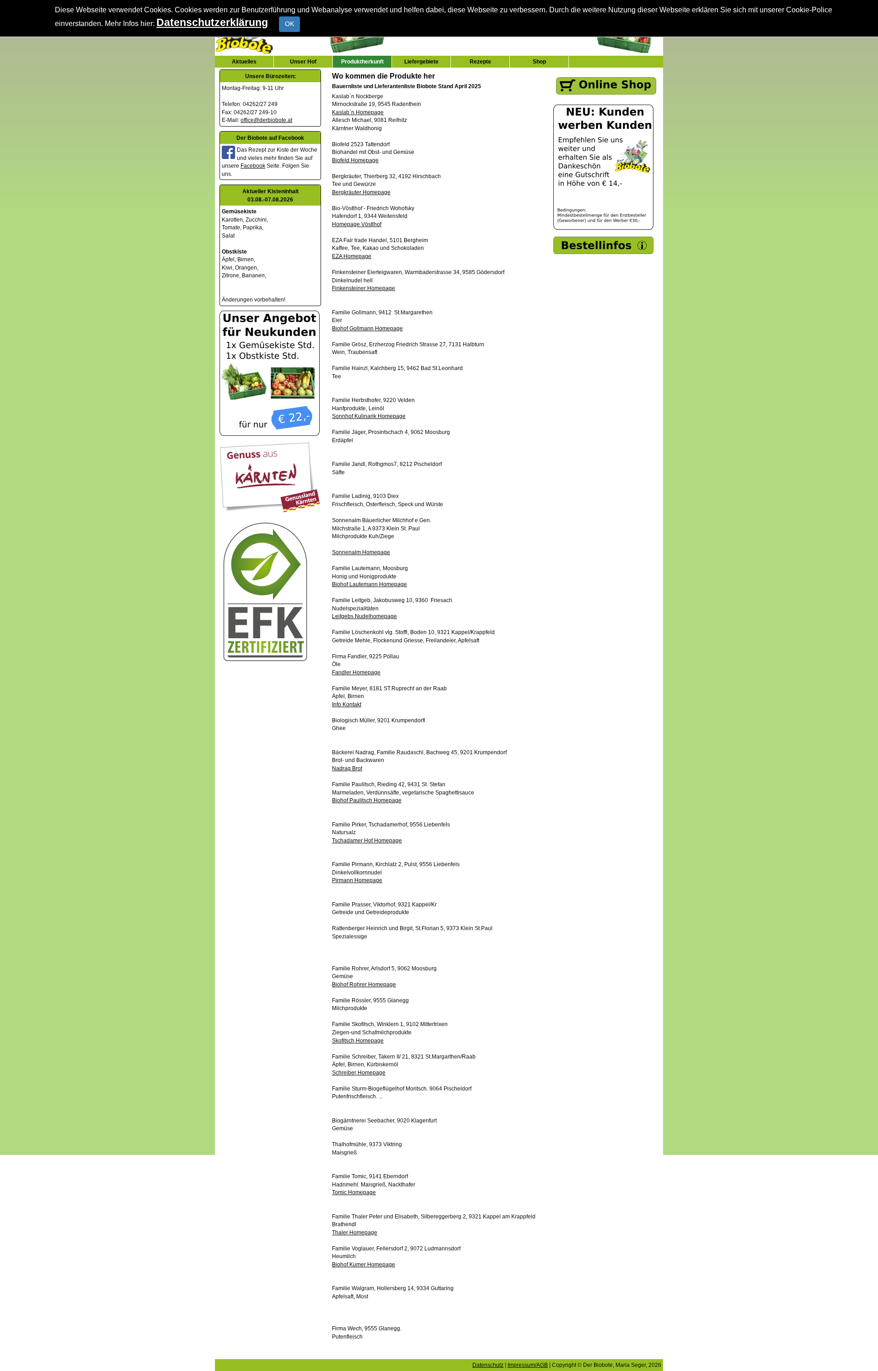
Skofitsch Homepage (358, 1040)
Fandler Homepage (356, 672)
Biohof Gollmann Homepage (367, 328)
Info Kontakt (346, 704)
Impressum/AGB (528, 1365)
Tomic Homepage (354, 1192)
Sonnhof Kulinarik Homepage (369, 416)
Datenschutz (487, 1365)
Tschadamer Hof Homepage (367, 840)
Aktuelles (244, 61)
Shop (539, 61)
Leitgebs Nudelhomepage (364, 616)
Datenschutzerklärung (212, 22)
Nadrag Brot (347, 768)
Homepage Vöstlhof (356, 224)
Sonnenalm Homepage (361, 552)
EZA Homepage (351, 256)
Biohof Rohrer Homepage (364, 984)
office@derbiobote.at (266, 120)
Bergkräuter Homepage (361, 192)
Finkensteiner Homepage (363, 288)
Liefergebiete (421, 61)
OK (289, 23)
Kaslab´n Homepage (358, 112)
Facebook (253, 166)
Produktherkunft (362, 61)
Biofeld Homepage (355, 160)
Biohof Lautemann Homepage (369, 584)
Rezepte (480, 61)
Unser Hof (303, 61)
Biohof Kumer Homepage (363, 1264)
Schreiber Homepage (358, 1072)
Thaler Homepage (354, 1232)
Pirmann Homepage (357, 880)
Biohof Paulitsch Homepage (367, 800)
